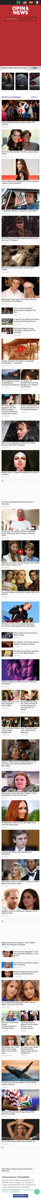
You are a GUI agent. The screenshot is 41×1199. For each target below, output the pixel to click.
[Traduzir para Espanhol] (31, 2)
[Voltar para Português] (18, 2)
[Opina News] (20, 10)
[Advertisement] (20, 44)
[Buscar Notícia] (33, 19)
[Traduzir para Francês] (37, 2)
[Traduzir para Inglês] (24, 2)
